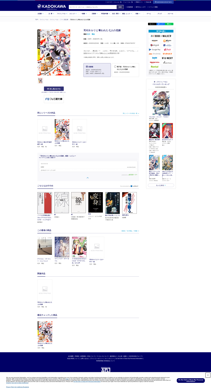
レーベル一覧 (129, 2)
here (67, 379)
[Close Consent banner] (208, 375)
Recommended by (125, 186)
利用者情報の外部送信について (105, 361)
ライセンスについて (102, 356)
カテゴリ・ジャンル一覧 (114, 2)
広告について (91, 356)
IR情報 (77, 356)
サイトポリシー (109, 358)
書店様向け (113, 356)
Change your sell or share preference (17, 383)
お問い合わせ (84, 358)
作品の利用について (73, 358)
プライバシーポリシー (96, 358)
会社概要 (70, 356)
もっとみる (160, 185)
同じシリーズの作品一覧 (130, 113)
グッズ (160, 13)
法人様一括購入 (122, 356)
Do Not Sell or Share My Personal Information (129, 358)
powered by (125, 174)
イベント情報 (153, 7)
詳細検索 (130, 7)
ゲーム (149, 13)
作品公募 (148, 2)
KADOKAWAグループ (135, 356)
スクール (170, 13)
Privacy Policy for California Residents (17, 387)
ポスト (153, 24)
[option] (46, 293)
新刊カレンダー (141, 7)
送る (170, 24)
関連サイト (139, 2)
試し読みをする (55, 89)
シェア (161, 24)
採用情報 (83, 356)
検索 (120, 7)
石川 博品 (91, 34)
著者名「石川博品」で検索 (129, 231)
